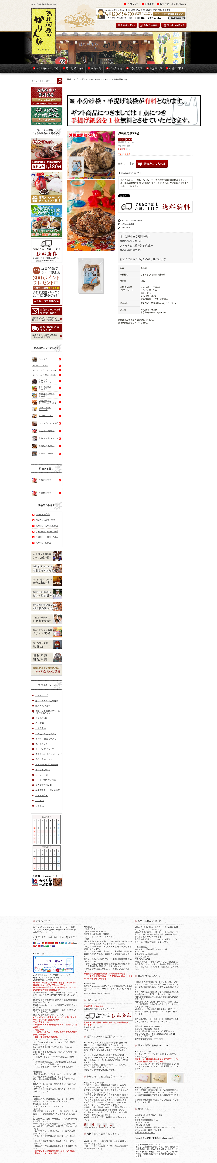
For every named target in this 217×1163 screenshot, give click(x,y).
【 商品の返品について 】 (130, 173)
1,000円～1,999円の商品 (47, 526)
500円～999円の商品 (45, 520)
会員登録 (39, 806)
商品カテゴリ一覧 (75, 79)
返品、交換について (44, 759)
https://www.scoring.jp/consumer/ (47, 1042)
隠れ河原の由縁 (42, 706)
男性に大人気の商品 (46, 446)
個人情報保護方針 (43, 785)
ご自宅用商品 (45, 480)
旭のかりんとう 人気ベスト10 (44, 370)
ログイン (39, 800)
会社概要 (39, 723)
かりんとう (43, 359)
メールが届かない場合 (45, 780)
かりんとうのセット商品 (48, 423)
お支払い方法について (45, 733)
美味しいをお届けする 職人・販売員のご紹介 (46, 712)
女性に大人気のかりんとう (45, 409)
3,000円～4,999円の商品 (47, 537)
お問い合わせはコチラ (145, 1132)
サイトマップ (41, 695)
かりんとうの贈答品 (46, 431)
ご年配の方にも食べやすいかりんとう (47, 402)
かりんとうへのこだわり (46, 700)
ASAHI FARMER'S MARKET (98, 79)
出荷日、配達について (45, 739)
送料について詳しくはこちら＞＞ (99, 1009)
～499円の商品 (43, 514)
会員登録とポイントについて (48, 754)
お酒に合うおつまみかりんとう (46, 395)
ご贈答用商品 (45, 493)
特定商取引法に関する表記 (47, 790)
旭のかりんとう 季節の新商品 (44, 375)
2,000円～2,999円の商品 (47, 531)
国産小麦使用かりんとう (48, 438)
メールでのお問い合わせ (46, 764)
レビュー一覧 (41, 775)
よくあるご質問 (42, 769)
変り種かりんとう (46, 416)
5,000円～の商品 (43, 543)
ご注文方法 (40, 728)
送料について (41, 744)
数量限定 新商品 (46, 453)
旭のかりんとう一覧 (40, 365)
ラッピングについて (44, 749)
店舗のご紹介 (41, 718)
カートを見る (41, 795)
